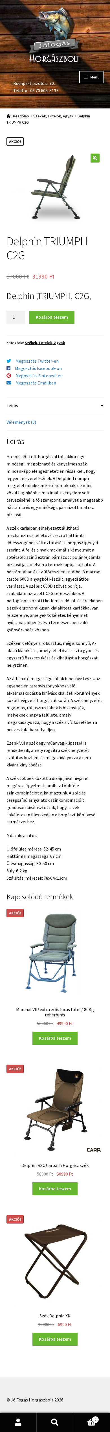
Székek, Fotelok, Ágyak (53, 116)
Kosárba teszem (52, 317)
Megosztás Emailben (36, 383)
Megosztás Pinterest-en (39, 375)
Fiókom (18, 1422)
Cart (84, 1418)
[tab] (55, 406)
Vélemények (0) (21, 422)
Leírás (12, 405)
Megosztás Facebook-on (38, 368)
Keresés (55, 1422)
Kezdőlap (21, 116)
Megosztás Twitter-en (37, 361)
